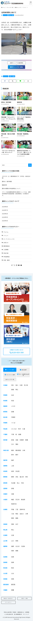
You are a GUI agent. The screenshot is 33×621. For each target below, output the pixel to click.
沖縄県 (5, 590)
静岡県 (5, 477)
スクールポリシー (8, 602)
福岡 (12, 546)
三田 (12, 514)
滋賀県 (5, 488)
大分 (12, 573)
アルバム (5, 232)
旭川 (16, 385)
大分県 (5, 573)
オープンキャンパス (8, 239)
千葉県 (5, 434)
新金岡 (23, 499)
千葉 (12, 434)
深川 (12, 385)
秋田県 (5, 400)
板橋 (26, 440)
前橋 (12, 412)
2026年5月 (5, 217)
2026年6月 (5, 214)
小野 (26, 514)
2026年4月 (5, 221)
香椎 (16, 551)
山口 (12, 541)
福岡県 (5, 546)
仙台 (12, 395)
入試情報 (5, 249)
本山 (18, 483)
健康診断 (4, 185)
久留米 (23, 546)
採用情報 (27, 612)
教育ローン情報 (24, 598)
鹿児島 (13, 584)
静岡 (12, 477)
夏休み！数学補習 (7, 181)
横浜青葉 (18, 450)
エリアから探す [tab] (10, 369)
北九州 (17, 546)
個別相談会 (6, 246)
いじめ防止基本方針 (8, 614)
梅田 (12, 499)
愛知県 (5, 483)
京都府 (5, 494)
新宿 (12, 440)
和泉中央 (14, 504)
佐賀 (12, 557)
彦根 (12, 488)
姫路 (16, 518)
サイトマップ (26, 614)
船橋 (19, 434)
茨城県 (5, 423)
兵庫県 (5, 509)
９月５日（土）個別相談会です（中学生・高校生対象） (16, 177)
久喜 (23, 429)
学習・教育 (11, 15)
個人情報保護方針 (18, 614)
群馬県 (5, 412)
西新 (12, 551)
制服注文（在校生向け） (8, 598)
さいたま (14, 429)
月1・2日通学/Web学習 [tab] (24, 374)
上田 (12, 466)
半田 (22, 483)
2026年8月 (5, 206)
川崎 (23, 450)
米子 (16, 524)
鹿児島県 (6, 584)
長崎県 (5, 562)
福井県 (5, 460)
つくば (13, 423)
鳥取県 (5, 524)
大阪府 (5, 499)
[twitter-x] (14, 265)
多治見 (17, 471)
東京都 (5, 440)
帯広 (16, 389)
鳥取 (12, 524)
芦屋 (12, 509)
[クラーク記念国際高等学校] (12, 3)
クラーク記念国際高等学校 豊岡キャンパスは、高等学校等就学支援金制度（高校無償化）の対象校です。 (16, 193)
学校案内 (14, 612)
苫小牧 (26, 385)
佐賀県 (5, 557)
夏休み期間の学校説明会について (11, 188)
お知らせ (5, 242)
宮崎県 (5, 579)
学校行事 (5, 253)
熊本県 (5, 568)
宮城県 (5, 395)
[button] (30, 3)
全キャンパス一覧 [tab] (10, 379)
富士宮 (22, 477)
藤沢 (16, 455)
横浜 (12, 450)
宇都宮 (13, 417)
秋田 (12, 400)
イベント (5, 15)
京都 (12, 494)
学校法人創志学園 (8, 612)
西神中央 (22, 509)
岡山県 (5, 530)
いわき (13, 406)
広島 (12, 535)
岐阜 (12, 471)
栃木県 (5, 417)
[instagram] (16, 265)
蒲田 (16, 444)
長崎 (12, 562)
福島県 (5, 406)
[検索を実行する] (30, 165)
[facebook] (12, 265)
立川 (12, 444)
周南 (16, 541)
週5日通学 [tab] (24, 369)
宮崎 (12, 579)
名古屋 (13, 483)
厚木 (12, 455)
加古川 (22, 514)
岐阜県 (5, 471)
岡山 (12, 530)
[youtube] (19, 265)
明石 (16, 514)
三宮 (16, 509)
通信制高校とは (20, 612)
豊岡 (12, 518)
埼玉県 (5, 429)
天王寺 (17, 499)
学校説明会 (6, 257)
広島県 (5, 535)
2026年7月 (5, 210)
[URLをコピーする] (28, 81)
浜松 (16, 477)
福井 (12, 460)
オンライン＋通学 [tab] (11, 374)
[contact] (21, 265)
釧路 (12, 389)
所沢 (19, 429)
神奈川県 (6, 450)
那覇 (12, 590)
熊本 (12, 568)
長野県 (5, 466)
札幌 (21, 385)
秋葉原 (22, 440)
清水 (26, 477)
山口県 (5, 541)
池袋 (16, 440)
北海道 (5, 385)
